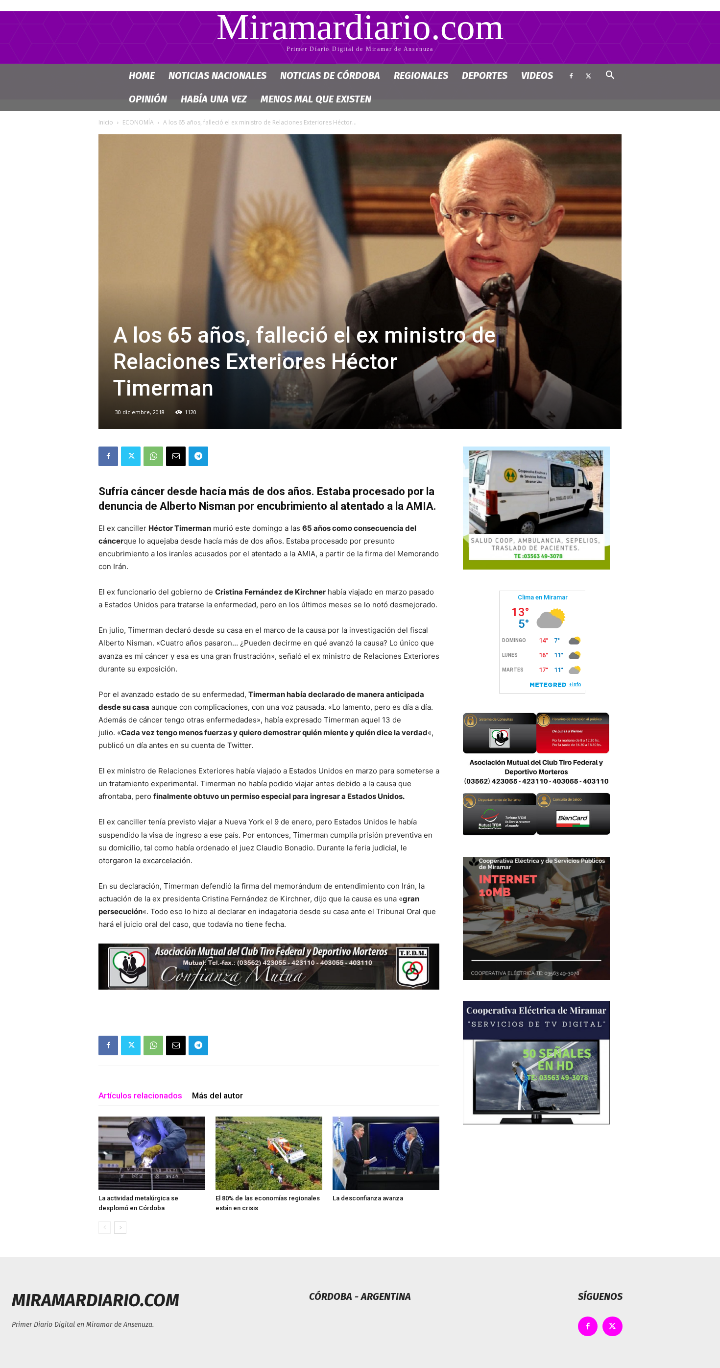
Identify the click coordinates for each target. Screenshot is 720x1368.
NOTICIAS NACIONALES (217, 75)
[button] (610, 76)
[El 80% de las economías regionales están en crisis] (269, 1153)
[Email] (176, 456)
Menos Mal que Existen (316, 99)
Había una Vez (214, 99)
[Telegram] (198, 456)
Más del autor (217, 1095)
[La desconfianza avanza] (386, 1153)
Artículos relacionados (140, 1095)
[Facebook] (571, 75)
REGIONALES (421, 75)
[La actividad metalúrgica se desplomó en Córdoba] (151, 1153)
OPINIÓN (148, 99)
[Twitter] (588, 75)
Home (142, 75)
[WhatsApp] (153, 456)
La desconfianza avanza (368, 1198)
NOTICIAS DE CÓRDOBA (330, 75)
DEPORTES (484, 75)
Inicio (105, 122)
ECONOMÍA (138, 122)
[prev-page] (104, 1227)
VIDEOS (537, 75)
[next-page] (120, 1227)
